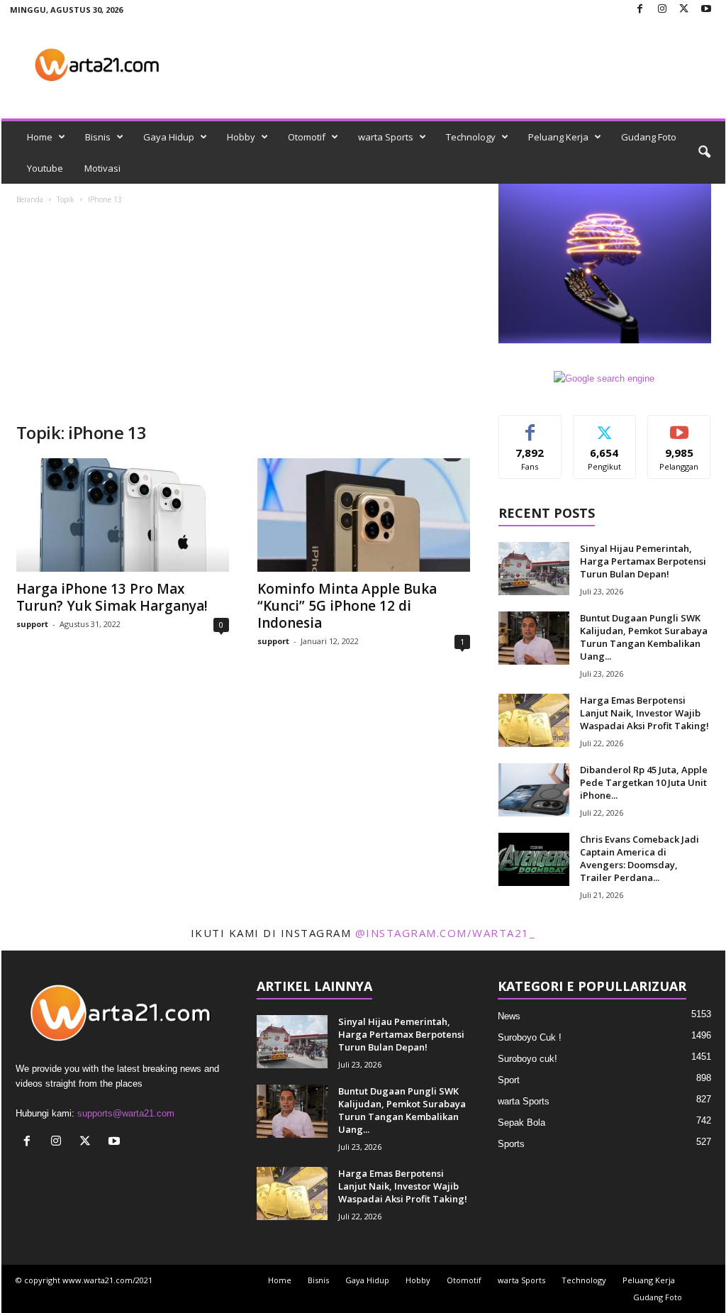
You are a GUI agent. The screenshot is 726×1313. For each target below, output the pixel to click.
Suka (530, 426)
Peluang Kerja (558, 137)
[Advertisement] (243, 315)
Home (39, 137)
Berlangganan (680, 431)
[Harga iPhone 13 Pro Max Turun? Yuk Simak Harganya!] (122, 515)
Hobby (241, 137)
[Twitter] (684, 9)
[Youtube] (706, 9)
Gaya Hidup (168, 137)
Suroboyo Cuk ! (530, 1037)
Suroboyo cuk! (527, 1058)
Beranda (29, 199)
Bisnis (98, 137)
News (509, 1016)
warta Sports (385, 137)
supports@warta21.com (125, 1113)
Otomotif (306, 137)
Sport (509, 1080)
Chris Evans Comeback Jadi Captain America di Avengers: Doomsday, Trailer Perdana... (639, 858)
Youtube (45, 168)
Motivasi (102, 168)
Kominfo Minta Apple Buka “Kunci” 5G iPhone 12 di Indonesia (347, 606)
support (32, 624)
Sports (511, 1144)
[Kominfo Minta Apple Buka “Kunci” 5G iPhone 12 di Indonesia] (363, 515)
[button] (704, 152)
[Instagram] (662, 9)
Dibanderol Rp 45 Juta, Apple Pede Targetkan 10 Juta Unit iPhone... (644, 782)
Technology (471, 137)
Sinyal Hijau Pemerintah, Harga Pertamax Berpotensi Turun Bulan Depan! (643, 561)
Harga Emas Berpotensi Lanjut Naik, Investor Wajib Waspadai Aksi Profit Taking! (644, 713)
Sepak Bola (521, 1122)
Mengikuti (604, 426)
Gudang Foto (648, 137)
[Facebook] (640, 9)
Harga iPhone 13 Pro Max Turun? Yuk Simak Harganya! (112, 597)
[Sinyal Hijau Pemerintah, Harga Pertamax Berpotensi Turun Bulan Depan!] (533, 568)
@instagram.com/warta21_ (445, 933)
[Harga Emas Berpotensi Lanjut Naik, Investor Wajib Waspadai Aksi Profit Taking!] (533, 720)
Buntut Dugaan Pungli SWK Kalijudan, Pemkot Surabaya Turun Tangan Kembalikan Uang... (644, 637)
